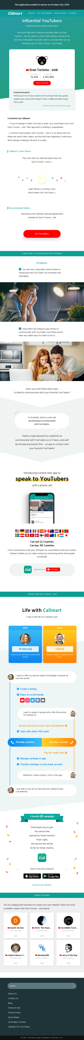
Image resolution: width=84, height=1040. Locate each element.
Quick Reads (13, 1017)
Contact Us (13, 998)
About (31, 13)
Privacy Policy (14, 1012)
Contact (72, 13)
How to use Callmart (42, 885)
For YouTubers (44, 13)
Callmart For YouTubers (19, 1027)
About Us (12, 994)
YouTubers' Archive (17, 1022)
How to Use (60, 13)
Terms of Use (14, 1008)
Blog (10, 1003)
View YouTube (42, 83)
